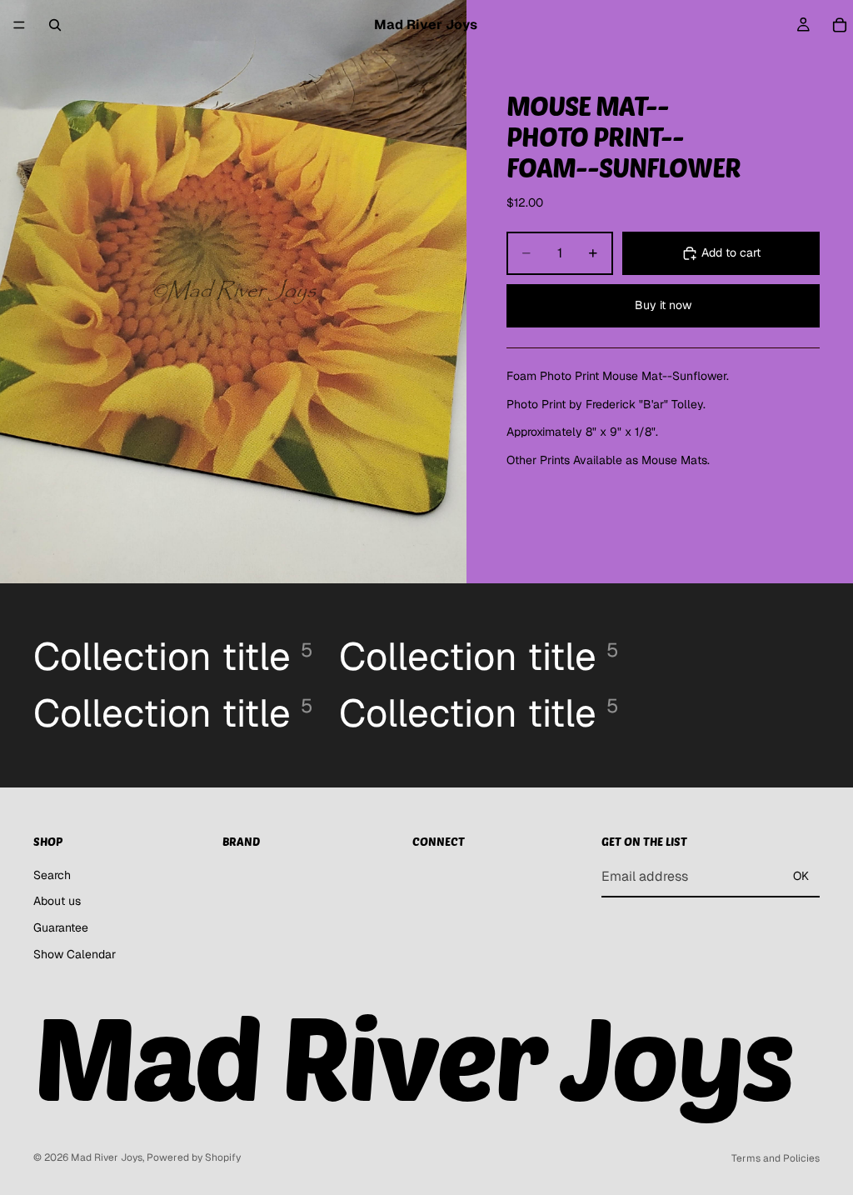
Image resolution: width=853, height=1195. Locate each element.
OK (801, 876)
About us (57, 901)
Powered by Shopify (194, 1157)
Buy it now (663, 305)
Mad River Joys (106, 1157)
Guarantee (60, 927)
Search (52, 875)
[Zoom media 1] (233, 291)
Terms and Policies (775, 1158)
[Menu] (19, 25)
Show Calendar (74, 954)
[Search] (55, 25)
